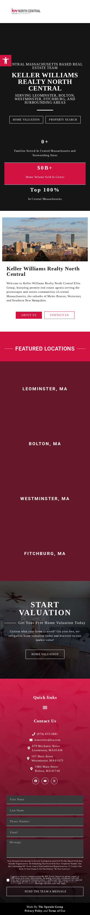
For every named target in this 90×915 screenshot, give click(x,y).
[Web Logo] (27, 11)
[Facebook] (35, 781)
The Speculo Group (50, 906)
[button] (75, 11)
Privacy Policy (28, 883)
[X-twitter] (54, 781)
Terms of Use (56, 910)
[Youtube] (45, 781)
